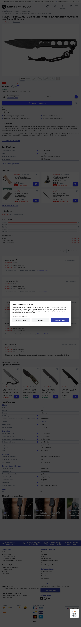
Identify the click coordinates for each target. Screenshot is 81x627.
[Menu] (78, 610)
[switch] (74, 615)
